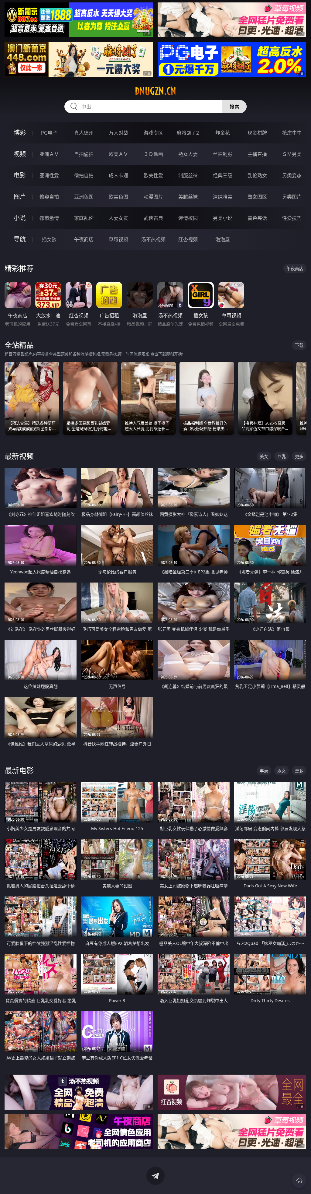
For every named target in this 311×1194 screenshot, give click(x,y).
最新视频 (19, 456)
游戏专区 (153, 132)
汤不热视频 (153, 239)
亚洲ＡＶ (49, 154)
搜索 (234, 106)
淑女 (281, 770)
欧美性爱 (153, 175)
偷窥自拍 (49, 196)
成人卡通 (118, 175)
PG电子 (49, 132)
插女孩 (49, 239)
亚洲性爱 (49, 175)
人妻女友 (118, 218)
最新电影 (19, 770)
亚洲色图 (84, 196)
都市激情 (49, 218)
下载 (299, 345)
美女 (264, 456)
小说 (20, 218)
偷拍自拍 (84, 175)
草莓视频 (118, 239)
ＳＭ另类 (292, 154)
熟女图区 (257, 196)
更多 (299, 456)
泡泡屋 (222, 239)
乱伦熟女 (257, 175)
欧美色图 (118, 196)
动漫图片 (153, 196)
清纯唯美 (222, 196)
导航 (20, 239)
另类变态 (292, 175)
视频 (20, 154)
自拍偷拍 (84, 154)
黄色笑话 (257, 218)
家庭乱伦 (84, 218)
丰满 (264, 770)
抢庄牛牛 (292, 132)
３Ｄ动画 (153, 154)
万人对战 (118, 132)
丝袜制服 (222, 154)
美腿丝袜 (188, 196)
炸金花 (222, 132)
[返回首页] (299, 1180)
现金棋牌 (257, 132)
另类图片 (292, 196)
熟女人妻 (188, 154)
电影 (20, 175)
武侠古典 (153, 218)
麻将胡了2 (188, 132)
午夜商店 (84, 239)
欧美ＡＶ (118, 154)
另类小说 (222, 218)
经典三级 (222, 175)
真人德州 (84, 132)
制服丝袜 (188, 175)
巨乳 (281, 456)
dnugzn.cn (155, 91)
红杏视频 (188, 239)
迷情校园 (188, 218)
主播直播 (257, 154)
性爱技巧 (292, 218)
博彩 (20, 133)
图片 (20, 196)
